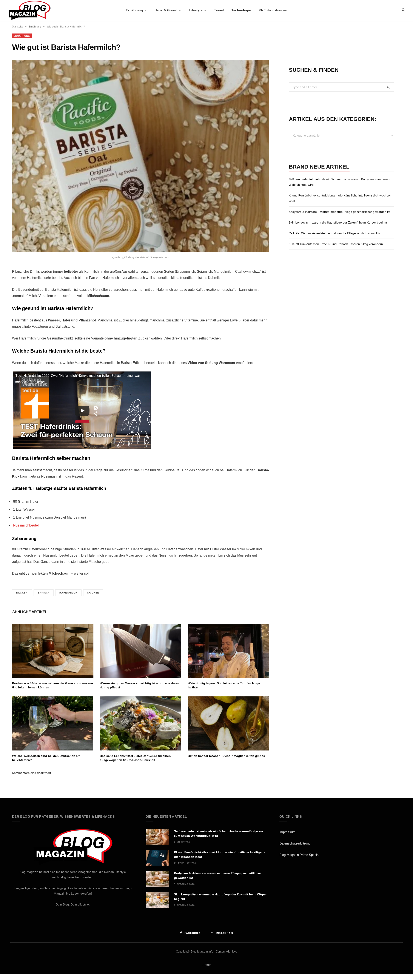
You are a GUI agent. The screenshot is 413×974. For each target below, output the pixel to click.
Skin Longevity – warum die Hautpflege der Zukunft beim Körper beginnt (338, 222)
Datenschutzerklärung (294, 843)
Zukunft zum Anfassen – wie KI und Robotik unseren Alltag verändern (336, 244)
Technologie (241, 10)
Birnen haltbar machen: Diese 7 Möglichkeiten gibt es (226, 756)
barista (44, 592)
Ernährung (134, 10)
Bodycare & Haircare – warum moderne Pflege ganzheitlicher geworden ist (339, 211)
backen (22, 592)
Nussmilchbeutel (26, 525)
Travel (219, 10)
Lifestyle (196, 10)
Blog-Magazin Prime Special (299, 855)
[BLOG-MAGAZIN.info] (29, 10)
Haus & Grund (165, 10)
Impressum (287, 832)
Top (208, 965)
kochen (93, 592)
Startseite (17, 26)
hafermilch (68, 592)
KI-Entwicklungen (273, 10)
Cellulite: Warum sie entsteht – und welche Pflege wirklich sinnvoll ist (335, 233)
